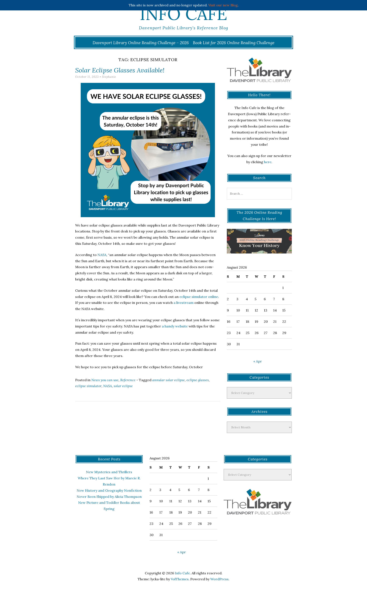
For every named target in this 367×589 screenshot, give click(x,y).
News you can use (105, 380)
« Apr (257, 361)
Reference (128, 380)
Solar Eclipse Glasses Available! (119, 70)
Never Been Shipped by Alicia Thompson (109, 496)
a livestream (183, 302)
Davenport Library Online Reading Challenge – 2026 (141, 42)
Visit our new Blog (223, 5)
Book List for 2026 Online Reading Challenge (233, 42)
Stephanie (109, 77)
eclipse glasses (197, 380)
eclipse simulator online (198, 296)
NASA (101, 255)
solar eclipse (123, 386)
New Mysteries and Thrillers (109, 472)
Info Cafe (183, 14)
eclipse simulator (88, 386)
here (267, 162)
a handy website (175, 326)
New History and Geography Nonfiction (109, 490)
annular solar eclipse (168, 380)
